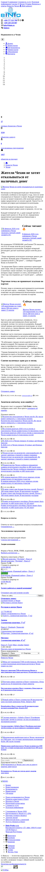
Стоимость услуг (24, 2)
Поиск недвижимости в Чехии (18, 797)
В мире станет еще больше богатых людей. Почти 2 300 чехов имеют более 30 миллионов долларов (21, 494)
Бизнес (10, 43)
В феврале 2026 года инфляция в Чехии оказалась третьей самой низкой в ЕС (31, 237)
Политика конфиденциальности (13, 864)
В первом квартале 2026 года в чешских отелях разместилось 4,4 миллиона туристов (19, 482)
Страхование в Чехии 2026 (16, 811)
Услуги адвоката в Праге (15, 822)
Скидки (14, 4)
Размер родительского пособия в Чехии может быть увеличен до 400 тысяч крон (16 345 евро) (21, 507)
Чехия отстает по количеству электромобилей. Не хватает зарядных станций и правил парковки (20, 458)
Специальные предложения (12, 631)
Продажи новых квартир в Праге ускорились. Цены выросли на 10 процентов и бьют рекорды (21, 689)
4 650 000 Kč (6, 567)
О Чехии (21, 4)
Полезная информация (14, 807)
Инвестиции (12, 46)
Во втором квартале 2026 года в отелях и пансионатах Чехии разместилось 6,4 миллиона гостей (22, 434)
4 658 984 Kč (6, 582)
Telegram (11, 846)
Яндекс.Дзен (13, 852)
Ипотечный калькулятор (15, 803)
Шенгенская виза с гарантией (17, 820)
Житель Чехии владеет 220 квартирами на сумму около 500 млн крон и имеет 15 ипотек (33, 313)
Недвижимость (14, 48)
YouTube (11, 848)
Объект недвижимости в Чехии (13, 614)
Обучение (9, 793)
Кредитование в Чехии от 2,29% (18, 813)
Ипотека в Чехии (12, 801)
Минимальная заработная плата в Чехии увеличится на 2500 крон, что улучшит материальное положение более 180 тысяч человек (21, 747)
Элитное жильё (12, 818)
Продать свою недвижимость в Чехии (16, 649)
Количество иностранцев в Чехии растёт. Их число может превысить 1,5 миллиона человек (21, 422)
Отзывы (28, 4)
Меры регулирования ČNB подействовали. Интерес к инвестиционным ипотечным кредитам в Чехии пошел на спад (22, 671)
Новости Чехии (13, 6)
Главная (4, 2)
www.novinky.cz (27, 395)
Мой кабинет (26, 6)
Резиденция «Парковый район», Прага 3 (17, 575)
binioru (6, 28)
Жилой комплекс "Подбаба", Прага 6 (15, 561)
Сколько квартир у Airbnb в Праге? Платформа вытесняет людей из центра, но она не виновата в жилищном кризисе (21, 727)
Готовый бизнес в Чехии (10, 601)
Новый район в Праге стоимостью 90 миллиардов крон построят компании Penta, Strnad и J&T (19, 707)
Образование (12, 52)
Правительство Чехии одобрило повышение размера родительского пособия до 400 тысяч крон (21, 470)
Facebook (11, 838)
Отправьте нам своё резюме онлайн (15, 593)
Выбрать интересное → (10, 553)
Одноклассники (14, 840)
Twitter (10, 850)
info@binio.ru (9, 25)
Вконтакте (12, 836)
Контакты (11, 54)
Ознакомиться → (7, 527)
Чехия (8, 167)
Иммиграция (13, 50)
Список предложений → (10, 540)
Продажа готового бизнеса (16, 815)
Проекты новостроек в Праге (17, 799)
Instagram (11, 842)
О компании (12, 2)
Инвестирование (12, 787)
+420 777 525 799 (10, 20)
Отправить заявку (8, 391)
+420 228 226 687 (10, 23)
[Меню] (2, 39)
